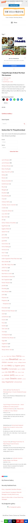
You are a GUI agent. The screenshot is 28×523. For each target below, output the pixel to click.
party (12, 375)
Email (3, 139)
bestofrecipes (6, 81)
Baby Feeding (5, 169)
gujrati (3, 240)
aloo (2, 356)
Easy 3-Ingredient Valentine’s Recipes (11, 489)
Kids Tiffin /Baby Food (7, 264)
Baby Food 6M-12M (7, 172)
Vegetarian (4, 343)
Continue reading (6, 113)
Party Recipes (5, 291)
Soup (3, 322)
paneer (6, 375)
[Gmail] (22, 521)
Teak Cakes (5, 328)
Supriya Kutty (6, 441)
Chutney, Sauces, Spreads (9, 204)
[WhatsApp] (6, 521)
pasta (3, 294)
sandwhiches (5, 316)
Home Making (5, 246)
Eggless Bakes (5, 228)
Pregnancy (4, 300)
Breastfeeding (5, 196)
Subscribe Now (14, 5)
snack (7, 379)
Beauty (4, 178)
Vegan (3, 340)
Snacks (4, 319)
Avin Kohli (5, 79)
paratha (4, 285)
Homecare (4, 249)
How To (4, 252)
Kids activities (5, 261)
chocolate (10, 362)
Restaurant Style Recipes (8, 310)
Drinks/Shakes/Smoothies (9, 222)
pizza (20, 375)
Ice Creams (5, 255)
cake (20, 359)
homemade (13, 369)
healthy (5, 369)
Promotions (5, 307)
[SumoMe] (26, 521)
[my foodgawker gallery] (14, 507)
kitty (16, 372)
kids (6, 372)
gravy (3, 234)
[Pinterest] (18, 521)
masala (19, 372)
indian (23, 369)
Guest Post (4, 237)
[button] (14, 3)
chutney (15, 362)
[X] (14, 521)
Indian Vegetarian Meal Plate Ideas (11, 258)
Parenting (4, 288)
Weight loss (5, 346)
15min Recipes (5, 160)
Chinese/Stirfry (6, 202)
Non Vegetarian (6, 279)
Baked (14, 356)
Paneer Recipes (6, 282)
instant (3, 372)
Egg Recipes (5, 225)
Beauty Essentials (6, 181)
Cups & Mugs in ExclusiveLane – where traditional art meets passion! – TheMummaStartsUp (13, 406)
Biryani (3, 187)
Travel (3, 331)
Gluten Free (5, 231)
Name (3, 145)
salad (11, 81)
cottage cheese (22, 362)
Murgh (22, 372)
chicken (4, 362)
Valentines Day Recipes (8, 337)
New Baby (4, 270)
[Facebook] (10, 521)
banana (23, 356)
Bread (7, 359)
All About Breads (6, 166)
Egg (13, 365)
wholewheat (18, 382)
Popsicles (4, 297)
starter (19, 379)
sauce (3, 378)
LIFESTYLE (5, 267)
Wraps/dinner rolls (7, 349)
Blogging (4, 189)
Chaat (3, 199)
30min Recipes (5, 163)
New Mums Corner (7, 273)
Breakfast (4, 193)
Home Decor (5, 243)
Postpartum (6, 303)
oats (2, 375)
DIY (2, 219)
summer (24, 378)
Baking (3, 175)
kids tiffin (11, 372)
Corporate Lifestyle (7, 210)
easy (9, 365)
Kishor (4, 390)
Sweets (4, 325)
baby (5, 356)
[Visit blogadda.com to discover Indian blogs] (4, 476)
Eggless (17, 365)
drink (5, 365)
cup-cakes (4, 213)
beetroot (3, 359)
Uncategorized (6, 334)
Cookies (4, 207)
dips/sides (4, 216)
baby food (9, 356)
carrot (24, 359)
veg (3, 382)
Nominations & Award (7, 276)
